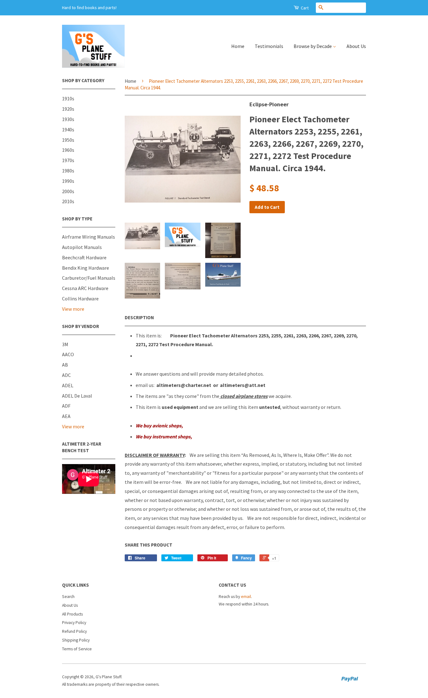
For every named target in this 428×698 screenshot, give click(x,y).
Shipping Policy (76, 640)
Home (237, 46)
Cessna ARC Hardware (85, 288)
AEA (66, 416)
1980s (68, 170)
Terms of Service (77, 649)
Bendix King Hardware (85, 268)
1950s (68, 140)
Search (68, 596)
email (246, 596)
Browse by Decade (313, 46)
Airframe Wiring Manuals (88, 237)
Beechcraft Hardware (84, 257)
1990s (68, 181)
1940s (68, 129)
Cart (304, 8)
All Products (72, 614)
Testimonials (269, 46)
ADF (66, 406)
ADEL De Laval (77, 396)
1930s (68, 119)
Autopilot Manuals (82, 247)
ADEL (67, 385)
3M (65, 344)
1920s (68, 109)
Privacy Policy (74, 622)
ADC (66, 375)
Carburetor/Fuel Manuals (88, 278)
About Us (356, 46)
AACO (68, 354)
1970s (68, 160)
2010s (68, 201)
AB (65, 365)
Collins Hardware (80, 298)
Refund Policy (74, 631)
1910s (68, 98)
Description (139, 317)
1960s (68, 150)
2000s (68, 191)
